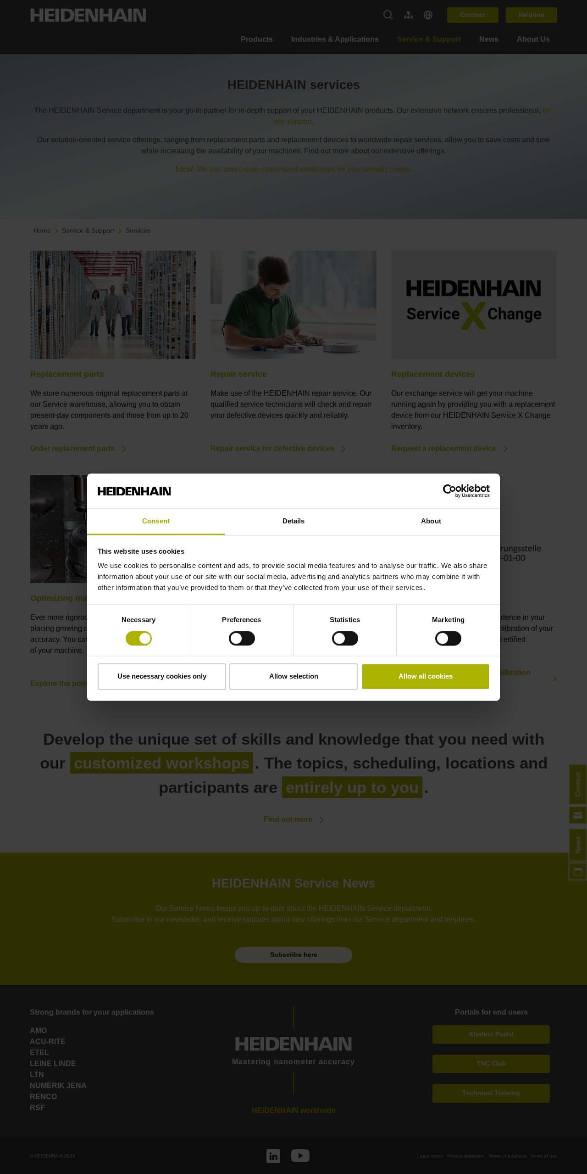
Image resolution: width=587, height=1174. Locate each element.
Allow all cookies (426, 676)
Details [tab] (293, 521)
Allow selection (293, 676)
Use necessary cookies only (161, 676)
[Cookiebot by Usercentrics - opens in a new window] (450, 491)
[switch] (242, 638)
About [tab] (431, 521)
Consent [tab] (156, 521)
